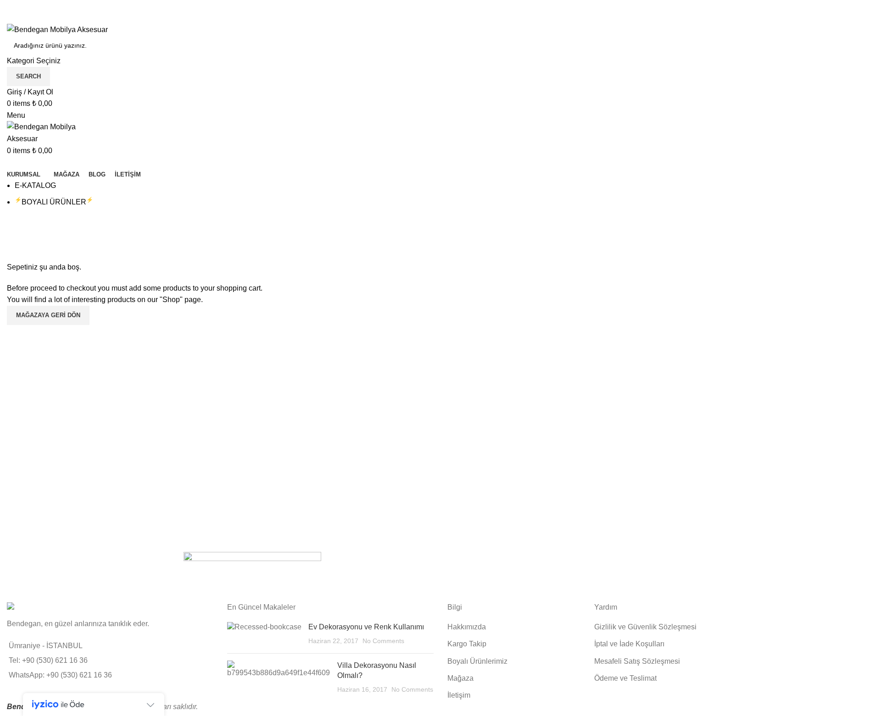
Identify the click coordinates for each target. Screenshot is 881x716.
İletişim (458, 695)
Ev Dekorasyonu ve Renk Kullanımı (366, 627)
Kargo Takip (466, 644)
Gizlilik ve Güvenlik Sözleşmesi (645, 627)
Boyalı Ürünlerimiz (477, 661)
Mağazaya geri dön (48, 315)
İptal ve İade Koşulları (629, 644)
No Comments (383, 640)
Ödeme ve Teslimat (625, 678)
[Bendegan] (252, 574)
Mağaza (460, 678)
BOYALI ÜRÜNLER (54, 202)
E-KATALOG (35, 185)
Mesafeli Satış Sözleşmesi (637, 661)
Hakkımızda (466, 627)
